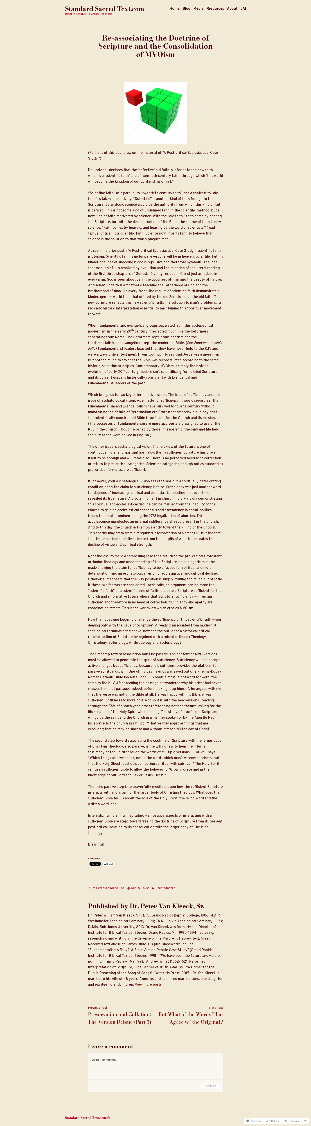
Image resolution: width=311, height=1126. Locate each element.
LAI (243, 9)
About (232, 9)
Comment (210, 1085)
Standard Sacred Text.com (104, 9)
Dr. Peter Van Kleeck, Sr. (108, 888)
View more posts (148, 984)
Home (175, 9)
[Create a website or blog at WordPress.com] (108, 1117)
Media (198, 9)
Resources (215, 9)
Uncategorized (165, 888)
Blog (186, 9)
